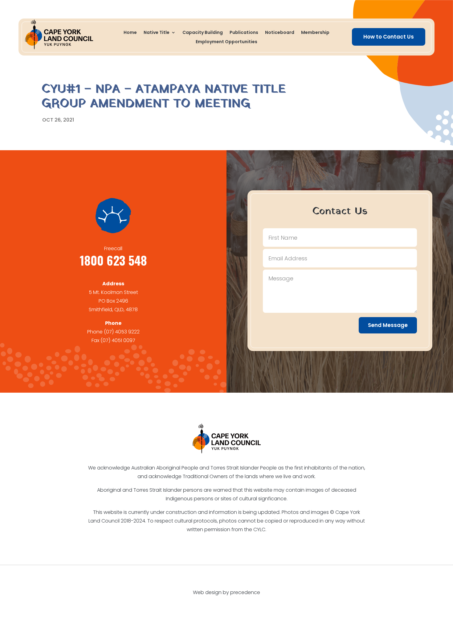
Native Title (156, 32)
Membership (315, 32)
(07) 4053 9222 (122, 331)
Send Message (388, 325)
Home (130, 32)
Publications (244, 32)
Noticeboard (279, 32)
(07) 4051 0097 (117, 340)
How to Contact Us (388, 36)
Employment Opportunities (226, 42)
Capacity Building (202, 32)
